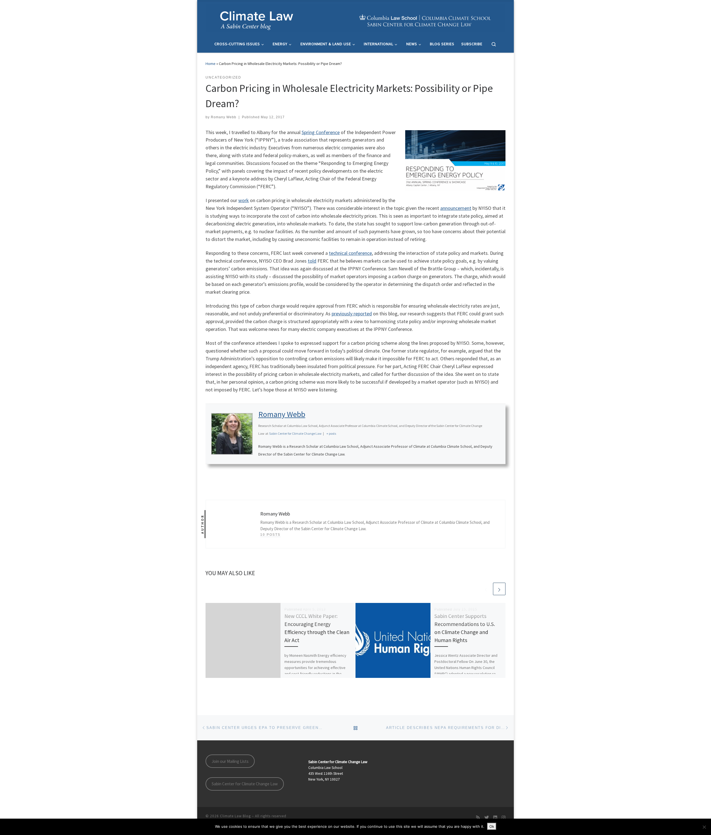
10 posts (270, 535)
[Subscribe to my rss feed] (478, 817)
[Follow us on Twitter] (486, 817)
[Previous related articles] (486, 589)
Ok (491, 826)
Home (211, 63)
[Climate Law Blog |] (355, 17)
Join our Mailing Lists (230, 761)
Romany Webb (223, 117)
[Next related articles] (499, 589)
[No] (704, 827)
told (312, 261)
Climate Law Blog (235, 816)
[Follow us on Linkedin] (495, 817)
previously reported (352, 313)
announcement (455, 208)
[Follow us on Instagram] (503, 817)
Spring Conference (321, 132)
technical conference (350, 253)
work (243, 200)
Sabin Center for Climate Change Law (245, 783)
